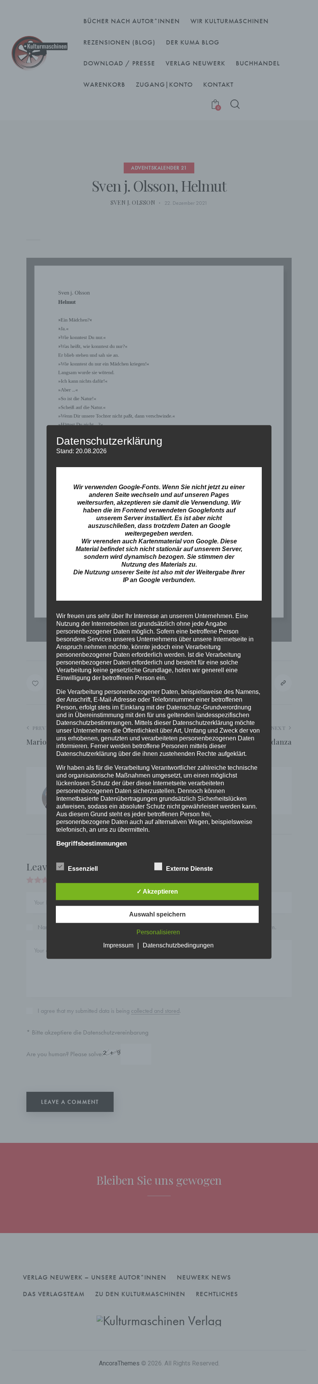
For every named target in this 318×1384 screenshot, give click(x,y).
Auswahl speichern (157, 914)
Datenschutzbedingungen (178, 945)
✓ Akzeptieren (157, 891)
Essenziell (83, 868)
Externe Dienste (190, 868)
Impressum (118, 945)
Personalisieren (158, 931)
